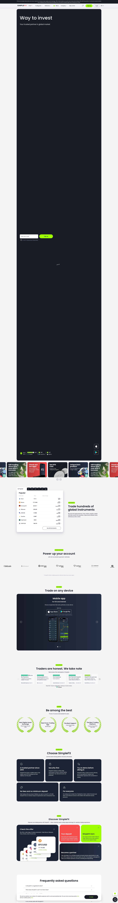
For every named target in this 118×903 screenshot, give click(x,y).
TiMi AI (57, 5)
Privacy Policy (35, 240)
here (78, 896)
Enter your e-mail (25, 236)
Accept (91, 897)
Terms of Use (29, 240)
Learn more (59, 611)
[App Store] (96, 448)
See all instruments (51, 528)
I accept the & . (30, 240)
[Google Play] (96, 454)
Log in (96, 5)
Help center (72, 5)
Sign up (89, 5)
